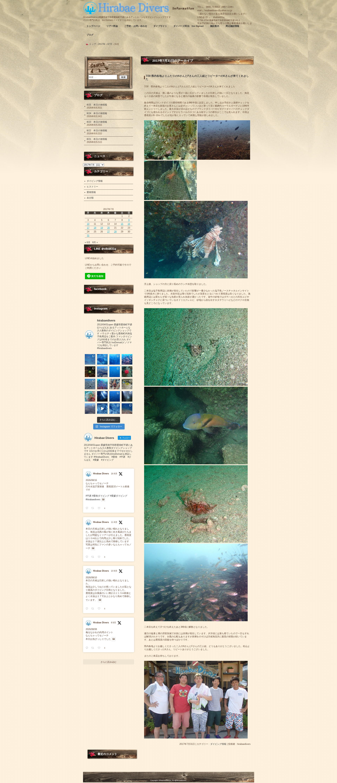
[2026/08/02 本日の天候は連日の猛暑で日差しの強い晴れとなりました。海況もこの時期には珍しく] (127, 408)
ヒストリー (92, 186)
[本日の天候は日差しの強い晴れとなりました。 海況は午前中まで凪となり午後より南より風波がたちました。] (90, 371)
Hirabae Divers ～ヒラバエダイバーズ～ (127, 8)
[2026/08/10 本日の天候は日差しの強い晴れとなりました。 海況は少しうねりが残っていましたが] (114, 396)
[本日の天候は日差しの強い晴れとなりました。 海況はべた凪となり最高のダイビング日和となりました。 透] (102, 359)
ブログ (90, 34)
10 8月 (114, 571)
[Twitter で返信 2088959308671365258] (88, 508)
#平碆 (88, 495)
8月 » (95, 242)
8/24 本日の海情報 (97, 113)
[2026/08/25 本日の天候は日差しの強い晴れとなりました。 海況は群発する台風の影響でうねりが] (90, 359)
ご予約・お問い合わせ (135, 26)
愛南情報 (91, 192)
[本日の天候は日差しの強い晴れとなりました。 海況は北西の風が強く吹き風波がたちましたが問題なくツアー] (102, 396)
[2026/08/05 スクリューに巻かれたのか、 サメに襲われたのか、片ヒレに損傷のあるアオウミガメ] (102, 408)
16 (129, 224)
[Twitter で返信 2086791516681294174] (88, 609)
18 (95, 227)
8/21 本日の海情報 (97, 139)
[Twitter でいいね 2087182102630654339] (100, 557)
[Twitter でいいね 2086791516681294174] (100, 609)
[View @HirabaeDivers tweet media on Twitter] (103, 499)
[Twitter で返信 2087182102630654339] (88, 557)
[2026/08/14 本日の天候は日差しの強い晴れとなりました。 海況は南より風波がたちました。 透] (114, 384)
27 (108, 231)
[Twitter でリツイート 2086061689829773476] (94, 648)
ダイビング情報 (218, 744)
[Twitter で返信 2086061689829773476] (88, 648)
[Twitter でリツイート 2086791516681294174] (94, 609)
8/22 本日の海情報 (97, 130)
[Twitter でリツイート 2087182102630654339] (94, 557)
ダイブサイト (160, 26)
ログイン (247, 779)
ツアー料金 (112, 26)
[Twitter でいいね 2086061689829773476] (100, 648)
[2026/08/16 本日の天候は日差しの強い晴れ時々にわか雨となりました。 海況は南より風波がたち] (90, 384)
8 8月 (113, 622)
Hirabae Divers (101, 473)
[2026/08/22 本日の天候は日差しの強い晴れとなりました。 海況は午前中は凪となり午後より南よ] (127, 359)
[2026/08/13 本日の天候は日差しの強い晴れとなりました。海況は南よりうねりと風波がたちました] (127, 384)
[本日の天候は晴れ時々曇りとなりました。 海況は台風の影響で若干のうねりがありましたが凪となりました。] (90, 408)
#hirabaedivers (93, 499)
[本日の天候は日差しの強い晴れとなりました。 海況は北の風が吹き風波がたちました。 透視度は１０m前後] (90, 396)
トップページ (93, 26)
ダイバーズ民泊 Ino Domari (188, 26)
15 (122, 224)
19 (101, 227)
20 (108, 227)
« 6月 (87, 242)
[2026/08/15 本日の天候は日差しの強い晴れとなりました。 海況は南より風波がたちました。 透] (102, 384)
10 (88, 224)
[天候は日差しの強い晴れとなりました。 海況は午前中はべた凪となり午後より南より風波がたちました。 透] (114, 371)
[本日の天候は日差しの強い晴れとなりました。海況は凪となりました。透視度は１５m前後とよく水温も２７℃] (114, 359)
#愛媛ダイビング (118, 495)
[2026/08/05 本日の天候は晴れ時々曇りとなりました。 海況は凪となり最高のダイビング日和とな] (114, 408)
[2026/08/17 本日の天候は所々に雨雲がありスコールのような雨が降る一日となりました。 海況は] (127, 371)
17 (88, 227)
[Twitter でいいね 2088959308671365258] (100, 508)
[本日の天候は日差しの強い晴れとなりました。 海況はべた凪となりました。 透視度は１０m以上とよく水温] (102, 371)
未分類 (90, 197)
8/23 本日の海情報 (97, 122)
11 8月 (114, 522)
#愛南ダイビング (100, 495)
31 (88, 235)
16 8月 (114, 473)
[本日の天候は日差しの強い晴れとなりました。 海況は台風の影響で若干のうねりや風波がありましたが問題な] (127, 396)
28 (115, 231)
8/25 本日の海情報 (97, 104)
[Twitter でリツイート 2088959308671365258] (94, 508)
